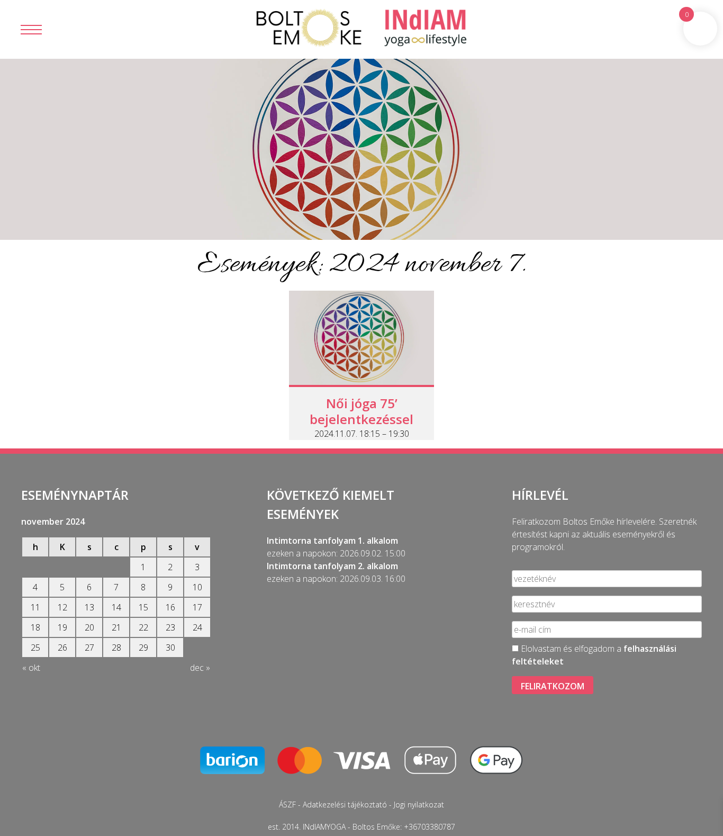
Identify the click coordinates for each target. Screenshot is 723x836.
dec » (200, 667)
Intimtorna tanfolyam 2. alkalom (332, 566)
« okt (31, 667)
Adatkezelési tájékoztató (345, 804)
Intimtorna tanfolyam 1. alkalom (332, 540)
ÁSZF (287, 804)
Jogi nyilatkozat (419, 804)
